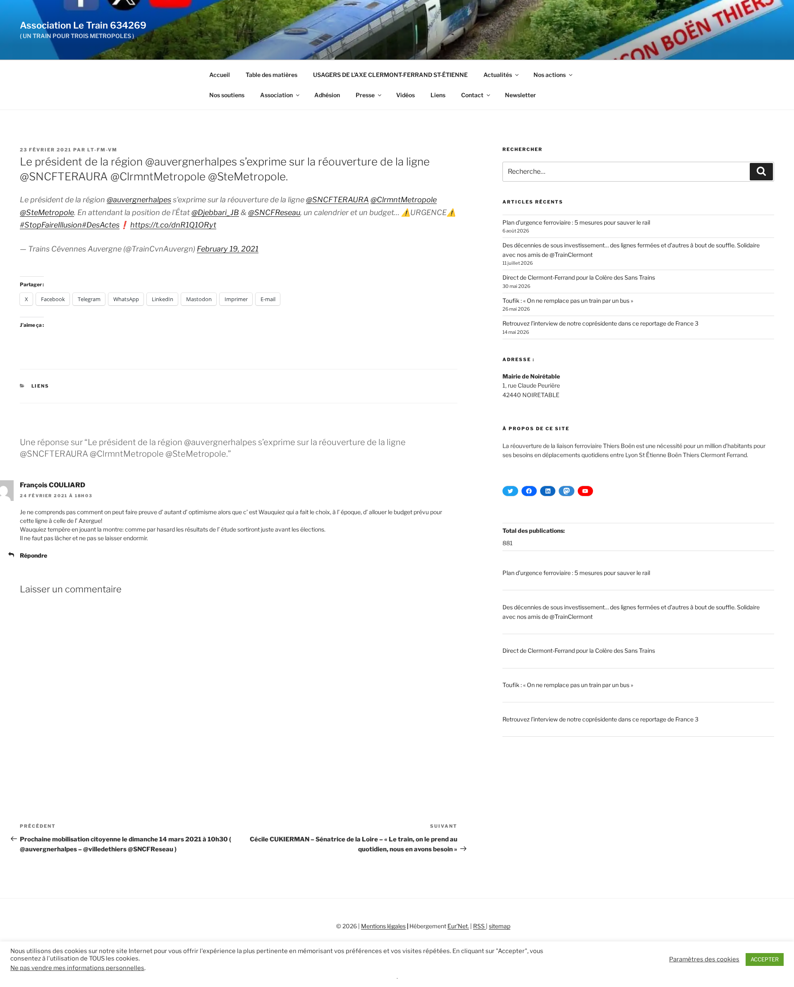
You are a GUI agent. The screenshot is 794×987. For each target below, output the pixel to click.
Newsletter (520, 94)
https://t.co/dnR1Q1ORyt (173, 224)
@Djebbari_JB (215, 212)
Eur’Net (457, 926)
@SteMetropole (47, 212)
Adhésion (327, 94)
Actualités (497, 74)
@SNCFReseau (274, 212)
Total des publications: (534, 530)
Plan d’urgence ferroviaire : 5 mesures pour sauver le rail (576, 222)
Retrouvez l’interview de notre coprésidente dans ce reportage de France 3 (600, 323)
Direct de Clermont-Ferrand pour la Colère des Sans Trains (578, 277)
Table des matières (271, 74)
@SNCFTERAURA (337, 199)
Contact (472, 94)
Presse (365, 94)
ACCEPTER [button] (765, 959)
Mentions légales (383, 926)
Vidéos (405, 94)
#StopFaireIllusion (51, 224)
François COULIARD (52, 485)
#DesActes (101, 224)
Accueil (219, 74)
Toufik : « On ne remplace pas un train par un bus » (567, 300)
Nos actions (549, 74)
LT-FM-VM (102, 150)
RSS (479, 926)
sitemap (499, 926)
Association (276, 94)
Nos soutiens (226, 94)
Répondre (33, 555)
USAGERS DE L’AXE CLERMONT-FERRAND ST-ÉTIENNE (390, 74)
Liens (437, 94)
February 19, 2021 (227, 248)
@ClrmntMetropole (404, 199)
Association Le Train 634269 (83, 25)
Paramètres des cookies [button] (704, 959)
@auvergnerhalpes (139, 199)
